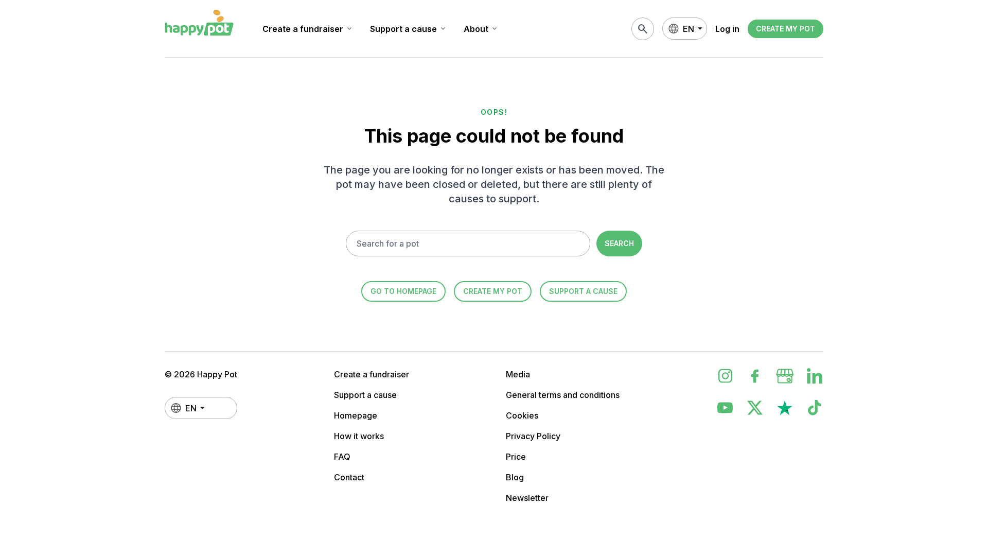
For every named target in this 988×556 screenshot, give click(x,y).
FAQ (342, 456)
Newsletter (527, 498)
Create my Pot (785, 28)
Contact (349, 477)
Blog (515, 477)
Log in (727, 29)
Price (516, 456)
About (481, 29)
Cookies (522, 415)
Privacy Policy (533, 436)
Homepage (355, 415)
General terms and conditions (563, 395)
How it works (359, 436)
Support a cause (408, 29)
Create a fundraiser (308, 29)
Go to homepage (403, 291)
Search (619, 243)
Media (518, 374)
